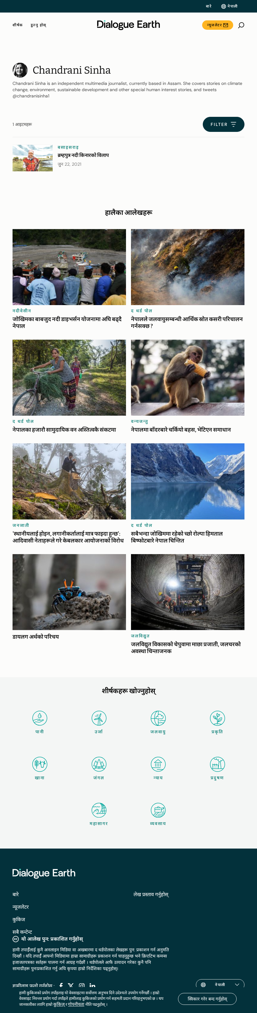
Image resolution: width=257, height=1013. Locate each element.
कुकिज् (59, 1004)
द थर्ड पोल (142, 311)
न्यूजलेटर (214, 25)
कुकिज (19, 919)
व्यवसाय (158, 823)
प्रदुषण (217, 778)
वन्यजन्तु (139, 421)
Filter (219, 124)
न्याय (158, 778)
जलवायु (158, 732)
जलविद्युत (140, 636)
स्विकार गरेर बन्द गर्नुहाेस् (207, 999)
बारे (209, 6)
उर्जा (99, 732)
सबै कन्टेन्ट (22, 932)
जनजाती (21, 525)
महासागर (99, 823)
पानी (39, 732)
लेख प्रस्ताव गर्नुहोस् (151, 894)
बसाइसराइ (68, 147)
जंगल (98, 778)
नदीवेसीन (22, 311)
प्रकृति (217, 732)
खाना (40, 778)
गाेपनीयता (76, 1004)
